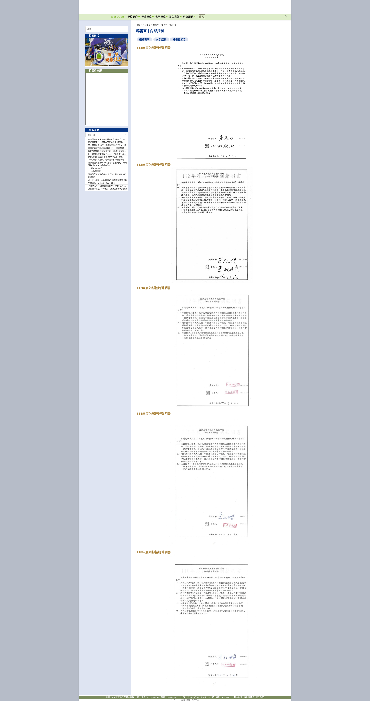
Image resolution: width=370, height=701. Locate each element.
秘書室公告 (179, 39)
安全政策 (260, 697)
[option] (106, 52)
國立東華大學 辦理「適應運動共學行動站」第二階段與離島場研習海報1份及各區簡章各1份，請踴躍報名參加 (107, 147)
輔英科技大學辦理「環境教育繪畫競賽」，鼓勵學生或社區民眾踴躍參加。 (107, 164)
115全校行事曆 (94, 171)
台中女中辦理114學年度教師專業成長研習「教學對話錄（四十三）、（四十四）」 (107, 181)
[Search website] (286, 16)
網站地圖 (238, 697)
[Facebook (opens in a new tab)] (269, 6)
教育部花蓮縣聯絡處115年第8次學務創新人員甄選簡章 (107, 175)
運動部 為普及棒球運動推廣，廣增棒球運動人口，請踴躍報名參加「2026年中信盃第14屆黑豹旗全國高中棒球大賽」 (107, 152)
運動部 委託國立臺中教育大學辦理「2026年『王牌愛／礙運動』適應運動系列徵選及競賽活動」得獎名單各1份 (107, 158)
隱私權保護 (249, 697)
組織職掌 (144, 39)
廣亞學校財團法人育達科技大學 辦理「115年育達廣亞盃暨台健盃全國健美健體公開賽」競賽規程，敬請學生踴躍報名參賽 (107, 141)
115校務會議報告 (95, 168)
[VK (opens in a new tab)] (282, 6)
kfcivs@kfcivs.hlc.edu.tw (198, 697)
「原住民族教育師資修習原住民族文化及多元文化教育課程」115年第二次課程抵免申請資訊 (107, 187)
